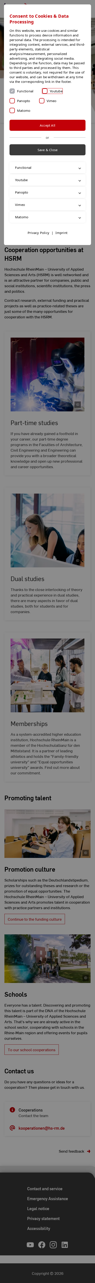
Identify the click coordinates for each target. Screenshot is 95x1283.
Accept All (47, 125)
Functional (25, 91)
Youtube (56, 91)
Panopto (23, 101)
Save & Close (48, 150)
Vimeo (52, 101)
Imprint (61, 237)
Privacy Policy (38, 237)
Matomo (23, 110)
